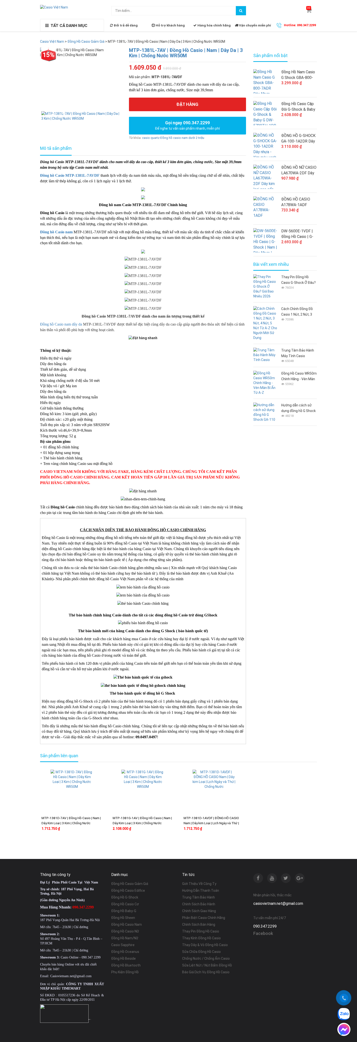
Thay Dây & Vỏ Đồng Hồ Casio (205, 945)
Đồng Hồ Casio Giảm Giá (129, 884)
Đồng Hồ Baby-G (123, 911)
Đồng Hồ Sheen (123, 918)
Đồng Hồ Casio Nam (126, 924)
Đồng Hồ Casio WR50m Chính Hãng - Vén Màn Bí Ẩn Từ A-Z (299, 376)
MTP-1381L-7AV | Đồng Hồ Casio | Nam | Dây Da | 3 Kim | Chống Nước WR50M (186, 53)
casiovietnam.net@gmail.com (278, 903)
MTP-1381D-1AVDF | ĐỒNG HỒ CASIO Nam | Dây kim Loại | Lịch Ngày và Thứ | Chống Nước (211, 823)
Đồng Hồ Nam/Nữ (124, 938)
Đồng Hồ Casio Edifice (128, 890)
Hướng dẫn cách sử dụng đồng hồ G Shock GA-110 (298, 408)
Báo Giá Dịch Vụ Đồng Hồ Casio (206, 972)
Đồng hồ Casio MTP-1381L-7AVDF (70, 175)
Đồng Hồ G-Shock (124, 897)
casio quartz (151, 138)
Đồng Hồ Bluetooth (126, 965)
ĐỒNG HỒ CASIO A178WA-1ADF (295, 202)
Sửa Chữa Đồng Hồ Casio (201, 952)
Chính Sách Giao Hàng (199, 911)
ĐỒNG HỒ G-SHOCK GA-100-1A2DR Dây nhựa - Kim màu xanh (298, 138)
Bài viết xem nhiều (271, 264)
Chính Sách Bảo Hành (198, 904)
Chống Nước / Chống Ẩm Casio (206, 958)
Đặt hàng (187, 104)
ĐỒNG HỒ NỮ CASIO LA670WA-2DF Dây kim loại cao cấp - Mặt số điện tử (298, 170)
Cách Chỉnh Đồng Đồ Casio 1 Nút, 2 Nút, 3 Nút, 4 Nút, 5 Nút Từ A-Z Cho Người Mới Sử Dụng (298, 312)
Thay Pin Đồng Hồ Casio (200, 931)
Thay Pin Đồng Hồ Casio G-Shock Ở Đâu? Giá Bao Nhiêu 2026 (298, 280)
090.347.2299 (265, 926)
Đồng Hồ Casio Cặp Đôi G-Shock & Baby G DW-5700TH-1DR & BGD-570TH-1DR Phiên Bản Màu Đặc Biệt (298, 106)
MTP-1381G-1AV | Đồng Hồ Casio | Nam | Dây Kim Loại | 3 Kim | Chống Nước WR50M (142, 823)
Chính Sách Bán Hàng (198, 924)
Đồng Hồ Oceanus (125, 952)
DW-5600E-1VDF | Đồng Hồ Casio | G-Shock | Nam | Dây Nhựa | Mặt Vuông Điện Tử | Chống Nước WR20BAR (297, 234)
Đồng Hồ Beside (123, 958)
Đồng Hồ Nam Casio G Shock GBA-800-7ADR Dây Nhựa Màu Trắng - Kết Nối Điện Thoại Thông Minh (299, 75)
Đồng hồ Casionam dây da (61, 324)
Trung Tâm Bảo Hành (198, 897)
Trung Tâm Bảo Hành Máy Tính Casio (297, 353)
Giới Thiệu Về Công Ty (199, 884)
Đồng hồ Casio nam (56, 232)
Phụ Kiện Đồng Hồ (125, 972)
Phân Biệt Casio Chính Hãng (203, 918)
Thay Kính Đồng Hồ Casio (201, 938)
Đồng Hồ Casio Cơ (125, 904)
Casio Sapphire (123, 945)
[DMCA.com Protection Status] (90, 1019)
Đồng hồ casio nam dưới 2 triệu (182, 138)
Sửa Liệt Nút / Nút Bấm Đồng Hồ (207, 965)
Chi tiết (86, 844)
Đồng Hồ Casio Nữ (125, 931)
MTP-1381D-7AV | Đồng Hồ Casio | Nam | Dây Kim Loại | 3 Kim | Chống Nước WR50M (71, 823)
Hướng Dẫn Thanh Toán (200, 890)
